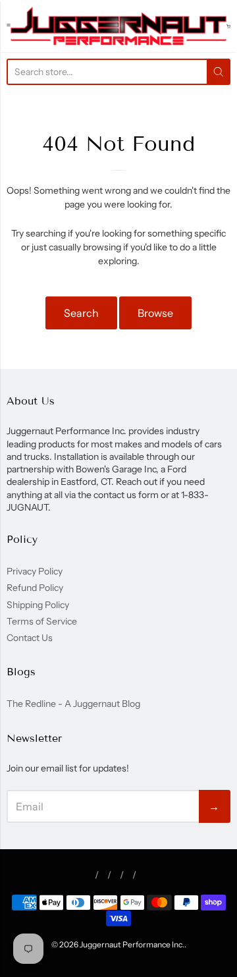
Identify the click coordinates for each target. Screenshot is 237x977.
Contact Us (30, 638)
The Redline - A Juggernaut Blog (73, 704)
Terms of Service (42, 621)
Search (81, 313)
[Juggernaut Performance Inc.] (118, 26)
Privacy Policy (35, 571)
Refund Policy (35, 588)
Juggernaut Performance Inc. (132, 944)
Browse (155, 313)
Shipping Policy (38, 605)
